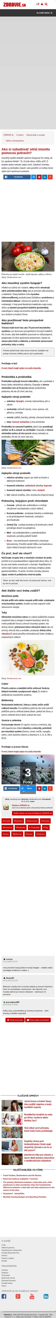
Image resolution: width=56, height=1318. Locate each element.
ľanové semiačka (20, 422)
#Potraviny (18, 821)
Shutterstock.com (14, 277)
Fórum (4, 1286)
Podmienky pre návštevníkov (12, 1250)
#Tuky (45, 827)
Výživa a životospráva (15, 141)
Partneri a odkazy (8, 1258)
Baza (9, 541)
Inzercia (4, 1255)
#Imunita (6, 821)
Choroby (5, 1270)
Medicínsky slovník (8, 1278)
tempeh (41, 490)
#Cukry (6, 834)
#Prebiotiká (20, 827)
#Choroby (45, 821)
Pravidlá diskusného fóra (10, 1253)
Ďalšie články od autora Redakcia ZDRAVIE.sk (33, 813)
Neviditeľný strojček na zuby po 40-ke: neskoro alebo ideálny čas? (38, 1117)
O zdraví (19, 135)
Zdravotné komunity (8, 1281)
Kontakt (4, 1261)
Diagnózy (5, 1273)
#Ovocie (29, 834)
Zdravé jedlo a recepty (35, 135)
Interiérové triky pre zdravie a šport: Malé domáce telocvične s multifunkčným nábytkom (39, 1158)
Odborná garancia (8, 1248)
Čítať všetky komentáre (39, 1020)
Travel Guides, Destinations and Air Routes (22, 1175)
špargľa (20, 401)
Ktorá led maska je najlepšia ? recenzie (20, 1179)
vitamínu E (7, 634)
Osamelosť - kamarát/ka (13, 1193)
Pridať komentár (16, 1020)
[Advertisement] (28, 45)
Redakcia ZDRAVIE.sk (20, 805)
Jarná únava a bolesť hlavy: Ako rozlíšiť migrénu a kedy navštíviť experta (38, 1104)
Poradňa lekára (7, 1283)
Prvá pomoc (6, 1275)
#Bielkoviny (17, 834)
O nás (4, 1245)
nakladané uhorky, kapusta (38, 485)
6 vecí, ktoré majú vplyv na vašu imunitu (21, 368)
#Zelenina (40, 834)
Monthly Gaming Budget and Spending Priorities (24, 1197)
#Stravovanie (32, 821)
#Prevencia (7, 827)
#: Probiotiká (34, 827)
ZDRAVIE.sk (9, 135)
